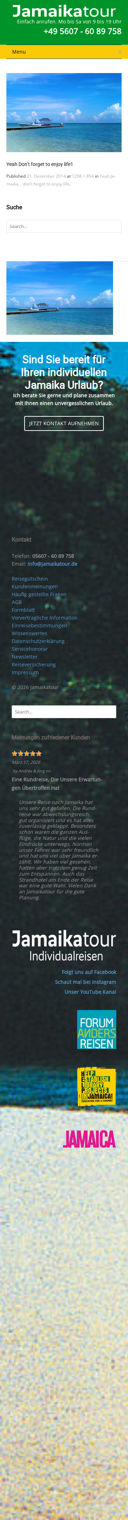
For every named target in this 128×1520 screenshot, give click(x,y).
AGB (17, 602)
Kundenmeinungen (35, 586)
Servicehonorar (30, 648)
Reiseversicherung (34, 664)
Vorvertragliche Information (45, 617)
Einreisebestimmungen (39, 625)
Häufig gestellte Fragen (39, 594)
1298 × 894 (83, 176)
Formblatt (23, 609)
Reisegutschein (30, 578)
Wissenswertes (29, 633)
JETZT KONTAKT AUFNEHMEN (64, 423)
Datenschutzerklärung (38, 641)
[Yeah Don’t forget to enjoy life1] (64, 112)
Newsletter (25, 656)
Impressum (25, 672)
